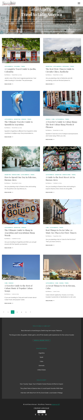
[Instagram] (42, 414)
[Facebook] (35, 414)
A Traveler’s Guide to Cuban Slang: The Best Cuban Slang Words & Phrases (61, 124)
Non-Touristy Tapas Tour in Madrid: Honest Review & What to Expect (41, 384)
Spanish (23, 119)
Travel (23, 66)
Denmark (41, 365)
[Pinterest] (45, 414)
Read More (9, 84)
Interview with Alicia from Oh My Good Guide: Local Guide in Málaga (41, 393)
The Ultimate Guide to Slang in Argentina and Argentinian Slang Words (20, 233)
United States (41, 370)
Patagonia (66, 66)
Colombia (17, 66)
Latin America (9, 66)
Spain (41, 357)
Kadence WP (56, 404)
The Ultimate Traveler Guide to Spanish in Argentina (19, 123)
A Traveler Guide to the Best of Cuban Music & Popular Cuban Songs (19, 288)
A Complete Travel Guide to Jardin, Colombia (20, 70)
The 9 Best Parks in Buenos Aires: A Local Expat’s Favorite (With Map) (41, 388)
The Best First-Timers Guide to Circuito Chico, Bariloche (60, 70)
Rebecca (8, 74)
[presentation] (21, 50)
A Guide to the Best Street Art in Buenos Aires (60, 178)
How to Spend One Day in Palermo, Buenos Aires (20, 178)
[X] (38, 414)
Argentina (49, 66)
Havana (61, 283)
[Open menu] (79, 3)
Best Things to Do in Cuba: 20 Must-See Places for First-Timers (61, 231)
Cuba (53, 119)
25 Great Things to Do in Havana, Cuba (60, 287)
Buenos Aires (16, 174)
